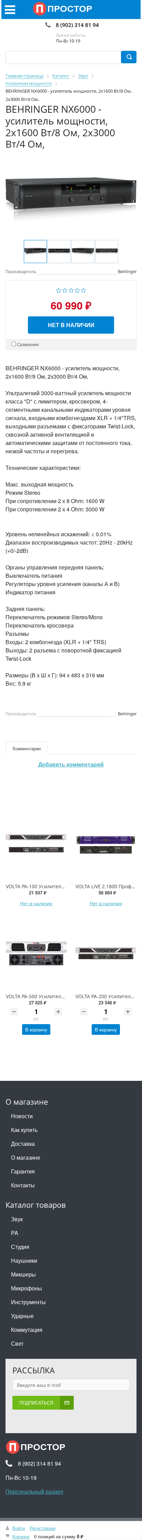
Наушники (24, 1260)
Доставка (23, 1144)
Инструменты (28, 1302)
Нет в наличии (71, 325)
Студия (20, 1247)
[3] (71, 290)
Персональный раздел (34, 1491)
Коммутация (26, 1330)
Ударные (22, 1316)
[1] (58, 290)
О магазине (25, 1157)
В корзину (36, 1029)
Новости (22, 1116)
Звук (17, 1219)
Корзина (20, 1536)
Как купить (24, 1130)
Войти (18, 1528)
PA (14, 1233)
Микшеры (23, 1274)
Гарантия (23, 1171)
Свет (17, 1343)
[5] (83, 290)
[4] (77, 290)
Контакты (23, 1185)
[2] (65, 290)
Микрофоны (26, 1288)
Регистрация (42, 1528)
